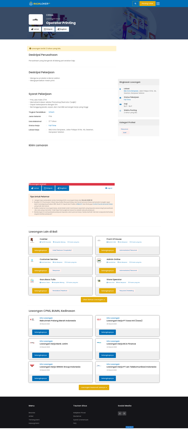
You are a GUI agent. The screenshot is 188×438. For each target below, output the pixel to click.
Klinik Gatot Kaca (46, 262)
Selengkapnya (40, 250)
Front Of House (114, 239)
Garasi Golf (111, 282)
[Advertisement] (72, 165)
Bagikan (63, 29)
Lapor (109, 188)
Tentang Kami (34, 420)
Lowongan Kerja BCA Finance (121, 343)
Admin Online (113, 259)
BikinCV (79, 204)
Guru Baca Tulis (47, 279)
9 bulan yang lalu (74, 242)
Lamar (36, 29)
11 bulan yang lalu (73, 282)
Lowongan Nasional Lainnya (93, 387)
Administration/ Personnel (128, 250)
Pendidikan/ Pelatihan (60, 291)
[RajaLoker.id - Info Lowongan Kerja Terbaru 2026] (40, 3)
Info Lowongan (46, 318)
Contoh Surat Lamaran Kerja (103, 204)
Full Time (52, 125)
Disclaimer (77, 416)
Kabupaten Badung (59, 242)
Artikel (31, 416)
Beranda (32, 413)
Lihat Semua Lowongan (93, 300)
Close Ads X (129, 427)
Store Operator (114, 279)
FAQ (74, 423)
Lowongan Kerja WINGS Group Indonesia (60, 366)
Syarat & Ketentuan (80, 420)
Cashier (44, 239)
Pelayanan (124, 129)
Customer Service (49, 259)
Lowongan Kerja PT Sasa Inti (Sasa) (125, 320)
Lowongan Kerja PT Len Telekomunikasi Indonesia (131, 366)
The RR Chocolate (46, 242)
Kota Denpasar (132, 91)
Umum (51, 112)
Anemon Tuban (45, 282)
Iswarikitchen (112, 262)
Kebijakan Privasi (79, 413)
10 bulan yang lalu (136, 242)
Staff (124, 133)
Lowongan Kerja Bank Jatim (54, 343)
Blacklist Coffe (112, 242)
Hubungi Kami (34, 423)
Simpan (49, 29)
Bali (125, 91)
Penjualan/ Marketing (127, 291)
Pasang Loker (147, 3)
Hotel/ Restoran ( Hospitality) (62, 250)
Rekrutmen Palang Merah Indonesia (58, 320)
